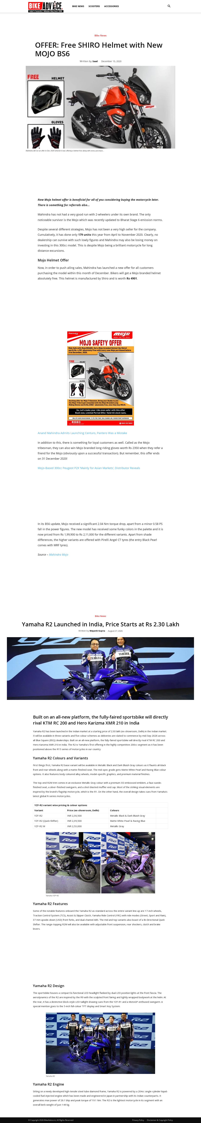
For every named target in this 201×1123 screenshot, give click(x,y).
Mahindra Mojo (58, 554)
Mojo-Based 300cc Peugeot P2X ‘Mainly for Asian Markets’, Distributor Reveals (89, 468)
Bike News (78, 6)
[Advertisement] (100, 40)
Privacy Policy (138, 1120)
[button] (169, 6)
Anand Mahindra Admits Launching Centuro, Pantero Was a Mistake (82, 433)
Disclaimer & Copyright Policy (160, 1120)
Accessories (111, 6)
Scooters (94, 6)
